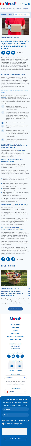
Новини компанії (8, 14)
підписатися (15, 438)
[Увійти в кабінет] (29, 4)
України (3, 97)
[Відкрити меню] (25, 4)
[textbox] (22, 14)
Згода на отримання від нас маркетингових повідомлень (14, 424)
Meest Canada (22, 150)
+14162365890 (15, 348)
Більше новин (14, 309)
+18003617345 (15, 346)
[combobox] (21, 14)
